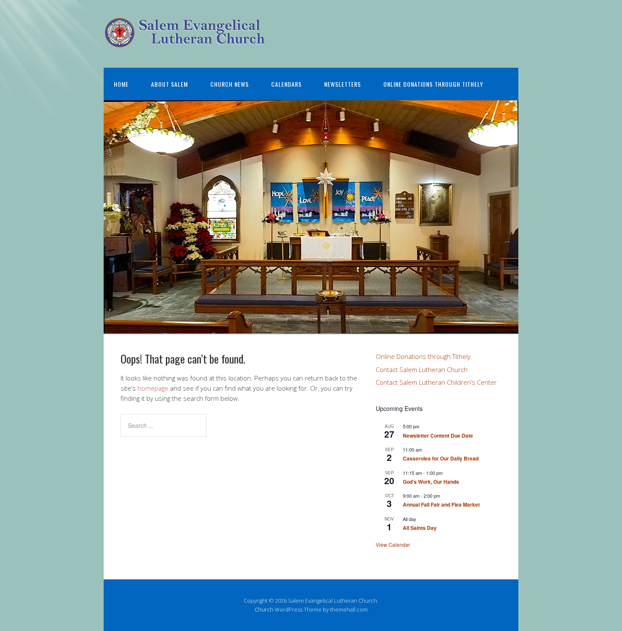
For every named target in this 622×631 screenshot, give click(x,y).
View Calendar (393, 544)
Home (121, 84)
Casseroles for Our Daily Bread (441, 458)
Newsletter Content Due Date (438, 435)
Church (264, 609)
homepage (153, 388)
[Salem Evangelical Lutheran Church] (185, 41)
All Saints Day (420, 528)
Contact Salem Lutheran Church (422, 369)
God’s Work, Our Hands (431, 481)
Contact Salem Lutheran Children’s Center (436, 382)
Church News (229, 84)
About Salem (169, 84)
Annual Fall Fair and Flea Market (441, 504)
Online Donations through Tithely (433, 84)
